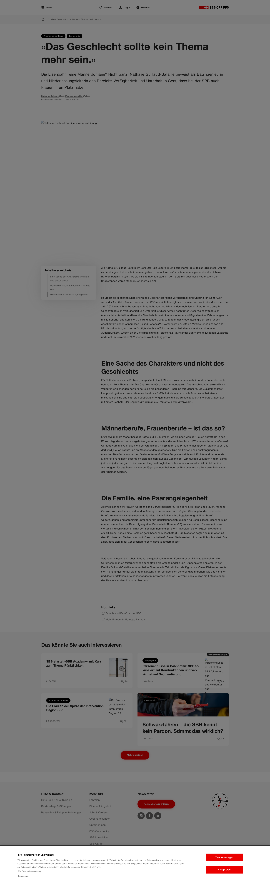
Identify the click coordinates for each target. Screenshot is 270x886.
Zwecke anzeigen (224, 857)
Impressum (23, 876)
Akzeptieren (224, 869)
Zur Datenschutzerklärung (29, 871)
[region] (135, 865)
